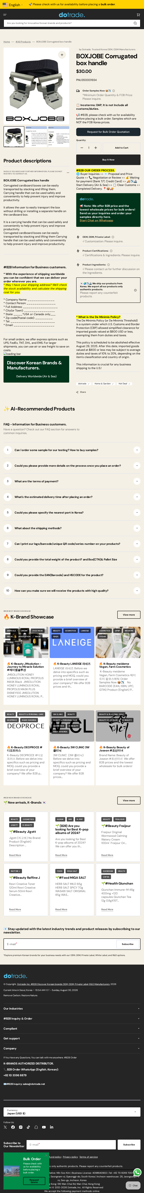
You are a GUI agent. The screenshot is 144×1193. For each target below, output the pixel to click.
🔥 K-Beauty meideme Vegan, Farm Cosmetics (115, 665)
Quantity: (81, 140)
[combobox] (72, 23)
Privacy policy (70, 1156)
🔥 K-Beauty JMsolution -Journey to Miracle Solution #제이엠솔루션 (25, 667)
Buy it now (108, 159)
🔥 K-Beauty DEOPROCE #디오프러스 (24, 748)
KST (47, 990)
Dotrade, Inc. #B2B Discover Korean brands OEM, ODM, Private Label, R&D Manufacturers (63, 984)
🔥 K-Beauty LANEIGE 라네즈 (72, 664)
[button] (5, 15)
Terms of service (88, 1156)
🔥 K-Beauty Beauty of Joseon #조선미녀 (114, 748)
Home (7, 41)
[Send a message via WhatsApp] (137, 1172)
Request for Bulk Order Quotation (108, 132)
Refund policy (53, 1156)
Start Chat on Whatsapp (96, 220)
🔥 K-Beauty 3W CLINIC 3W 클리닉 (71, 748)
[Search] (135, 23)
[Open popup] (113, 91)
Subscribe (129, 1144)
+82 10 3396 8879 (15, 1075)
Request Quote (34, 1181)
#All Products (23, 41)
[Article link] (72, 666)
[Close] (46, 1155)
